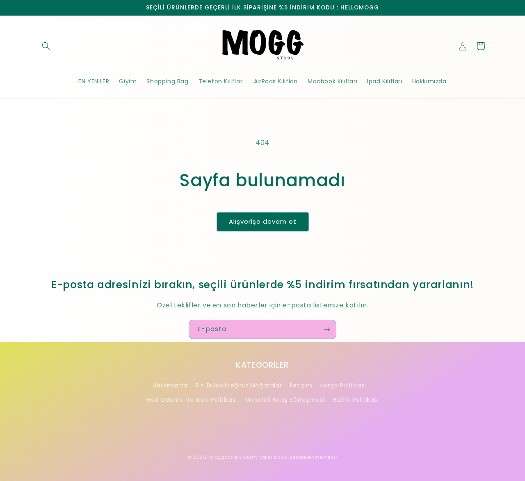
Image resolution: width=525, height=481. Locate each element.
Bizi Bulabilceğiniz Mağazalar (238, 385)
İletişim (301, 385)
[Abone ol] (327, 329)
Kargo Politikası (343, 385)
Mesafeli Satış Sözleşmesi (284, 400)
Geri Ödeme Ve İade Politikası (191, 400)
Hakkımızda (170, 385)
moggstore (223, 457)
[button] (46, 46)
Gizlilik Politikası (355, 400)
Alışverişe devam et (263, 221)
